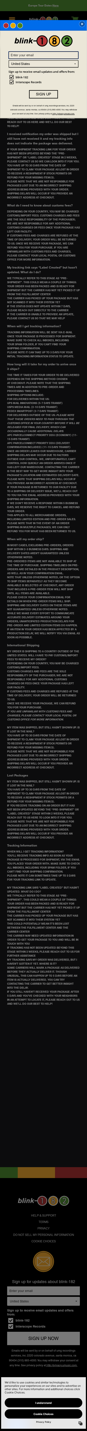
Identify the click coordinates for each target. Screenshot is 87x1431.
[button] (82, 24)
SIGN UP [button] (43, 94)
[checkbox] (44, 77)
